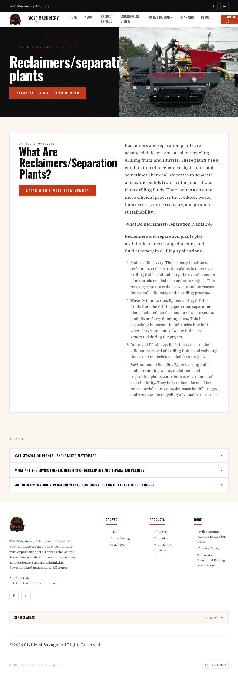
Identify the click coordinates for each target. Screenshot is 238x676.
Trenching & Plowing (163, 547)
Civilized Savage (41, 644)
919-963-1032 (19, 578)
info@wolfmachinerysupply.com (33, 583)
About (89, 17)
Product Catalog (107, 18)
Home (73, 17)
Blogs (205, 17)
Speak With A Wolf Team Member (48, 92)
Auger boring (120, 538)
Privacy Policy (209, 548)
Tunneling (161, 538)
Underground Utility (131, 18)
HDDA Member (218, 664)
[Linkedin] (224, 6)
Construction (160, 17)
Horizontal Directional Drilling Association (211, 560)
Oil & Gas (161, 532)
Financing (186, 17)
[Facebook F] (213, 6)
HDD (114, 532)
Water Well (118, 545)
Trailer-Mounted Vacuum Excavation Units (211, 537)
